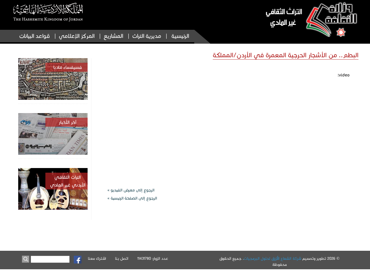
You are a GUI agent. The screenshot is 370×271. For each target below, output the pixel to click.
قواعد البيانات (34, 36)
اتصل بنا (121, 258)
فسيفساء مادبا (67, 67)
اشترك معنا (97, 258)
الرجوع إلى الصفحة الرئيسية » (132, 198)
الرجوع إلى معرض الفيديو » (131, 190)
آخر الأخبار (68, 122)
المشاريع (113, 36)
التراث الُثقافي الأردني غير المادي (68, 181)
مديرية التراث (146, 36)
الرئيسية (180, 36)
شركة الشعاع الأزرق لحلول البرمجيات (272, 258)
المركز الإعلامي (77, 36)
